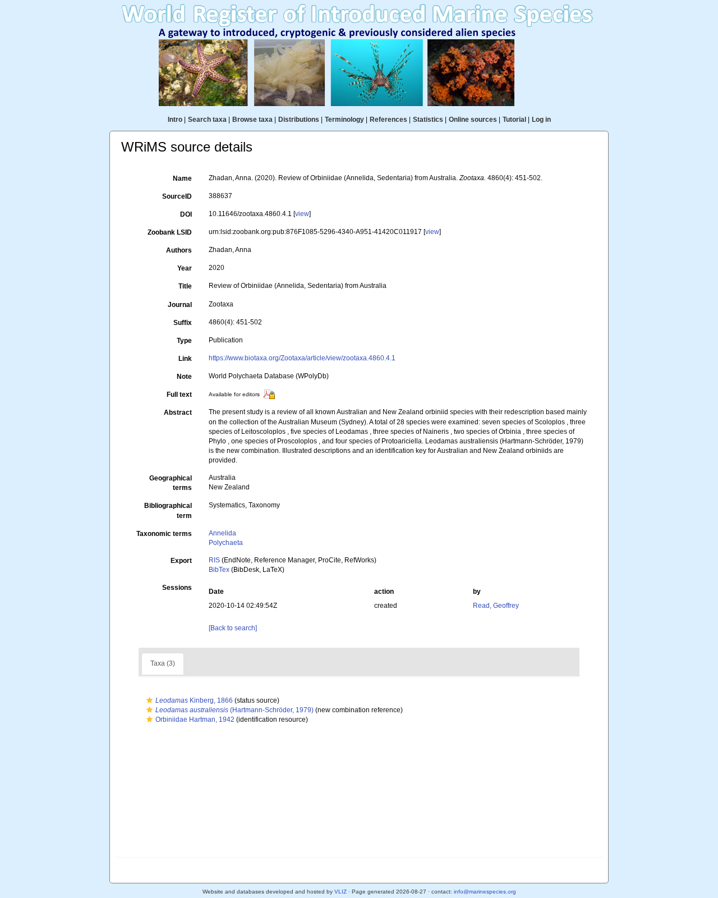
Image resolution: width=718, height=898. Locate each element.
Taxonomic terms (164, 534)
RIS (214, 560)
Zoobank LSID (170, 232)
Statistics (428, 119)
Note (184, 377)
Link (185, 359)
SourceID (177, 196)
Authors (179, 250)
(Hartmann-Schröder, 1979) (234, 710)
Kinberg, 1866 (194, 700)
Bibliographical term (168, 510)
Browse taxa (252, 119)
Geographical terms (170, 483)
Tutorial (514, 119)
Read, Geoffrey (496, 606)
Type (184, 341)
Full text (179, 394)
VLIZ (340, 891)
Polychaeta (226, 543)
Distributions (298, 119)
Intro (175, 119)
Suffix (182, 323)
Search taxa (207, 119)
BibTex (219, 570)
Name (182, 178)
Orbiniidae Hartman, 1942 (194, 719)
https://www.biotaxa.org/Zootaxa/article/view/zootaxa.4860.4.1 (302, 358)
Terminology (344, 119)
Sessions (177, 588)
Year (184, 268)
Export (181, 561)
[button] (149, 700)
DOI (186, 214)
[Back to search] (233, 628)
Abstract (178, 412)
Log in (541, 119)
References (388, 119)
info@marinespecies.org (485, 891)
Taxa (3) (162, 663)
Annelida (222, 533)
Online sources (473, 119)
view (302, 214)
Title (185, 286)
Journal (180, 305)
